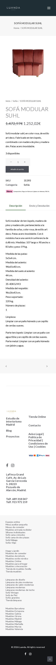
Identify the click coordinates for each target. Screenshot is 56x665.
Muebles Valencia (14, 629)
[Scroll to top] (50, 658)
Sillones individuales (15, 532)
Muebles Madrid (13, 618)
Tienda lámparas (14, 600)
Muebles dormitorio (15, 556)
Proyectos (12, 436)
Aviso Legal (35, 434)
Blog (9, 430)
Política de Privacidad (35, 439)
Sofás (15, 101)
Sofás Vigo (11, 542)
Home (16, 28)
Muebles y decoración (16, 566)
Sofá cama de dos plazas (17, 537)
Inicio (8, 101)
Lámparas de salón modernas (20, 584)
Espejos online (13, 522)
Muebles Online (13, 561)
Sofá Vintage (12, 592)
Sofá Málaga (12, 540)
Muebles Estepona (15, 611)
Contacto (34, 425)
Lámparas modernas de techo (20, 590)
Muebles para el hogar (16, 563)
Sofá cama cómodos (15, 535)
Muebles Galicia (13, 613)
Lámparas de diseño (15, 579)
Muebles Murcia (13, 626)
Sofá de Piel (11, 595)
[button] (49, 8)
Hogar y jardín (12, 551)
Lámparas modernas (15, 587)
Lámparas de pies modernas (19, 582)
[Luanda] (13, 8)
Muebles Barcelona (15, 608)
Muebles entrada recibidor (19, 529)
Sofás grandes (13, 597)
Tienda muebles (13, 571)
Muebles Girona (13, 616)
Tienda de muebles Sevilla (18, 569)
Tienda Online (37, 416)
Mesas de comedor (15, 527)
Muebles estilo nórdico (17, 558)
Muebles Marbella (14, 624)
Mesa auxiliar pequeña (17, 524)
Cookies (40, 446)
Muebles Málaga (14, 621)
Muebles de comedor (16, 553)
